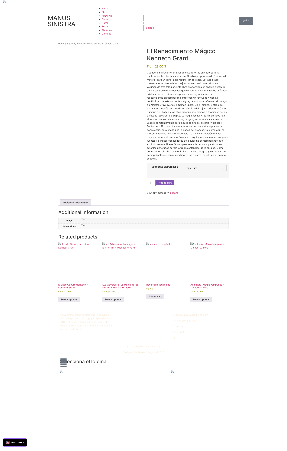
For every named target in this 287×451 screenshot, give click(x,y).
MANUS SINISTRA (61, 21)
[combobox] (167, 18)
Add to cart (165, 182)
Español (71, 43)
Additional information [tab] (75, 202)
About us (107, 15)
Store (105, 12)
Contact (106, 19)
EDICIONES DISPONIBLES (165, 167)
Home (105, 8)
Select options (69, 299)
